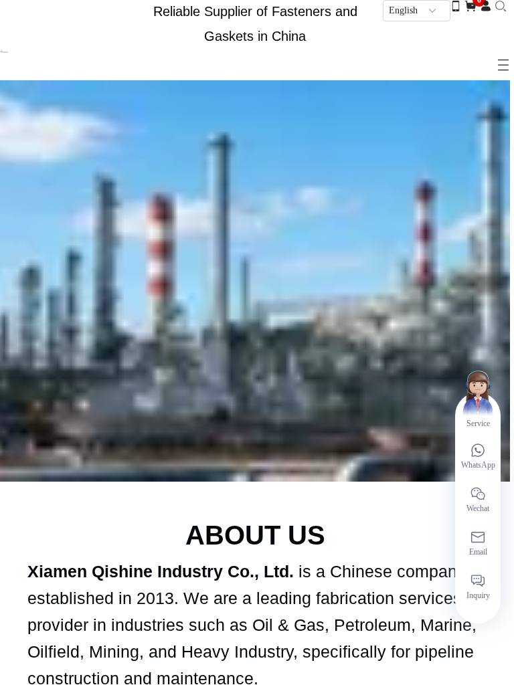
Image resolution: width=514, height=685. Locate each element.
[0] (470, 5)
